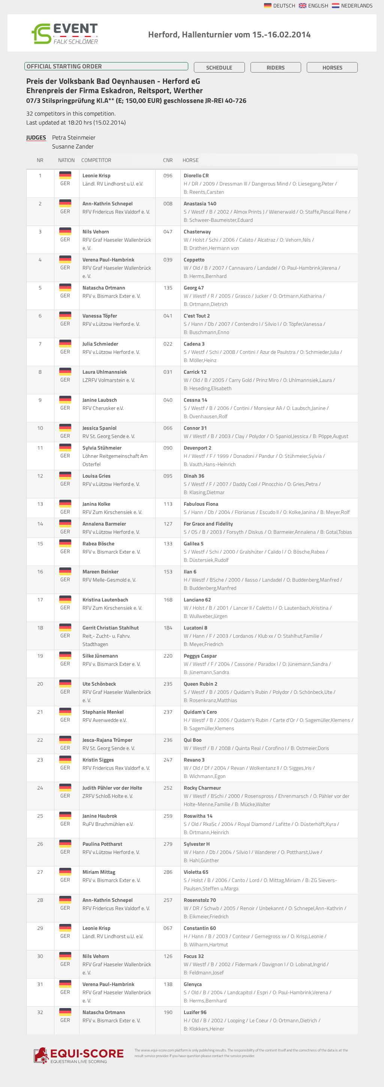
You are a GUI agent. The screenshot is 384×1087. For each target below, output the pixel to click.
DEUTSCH (284, 5)
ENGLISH (318, 5)
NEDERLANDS (357, 5)
